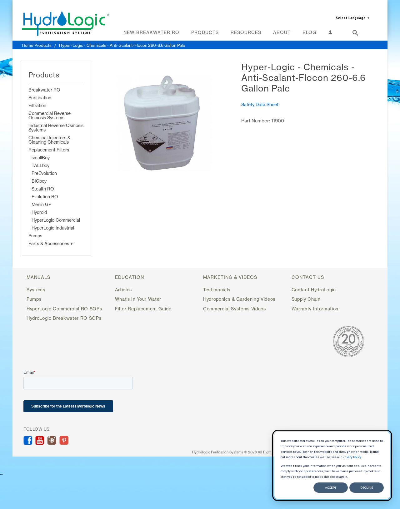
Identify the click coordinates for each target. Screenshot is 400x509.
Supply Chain (306, 299)
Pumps (35, 235)
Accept (330, 487)
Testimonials (216, 289)
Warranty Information (315, 308)
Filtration (37, 105)
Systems (36, 289)
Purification (39, 97)
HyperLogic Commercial (56, 220)
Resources (246, 32)
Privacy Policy (351, 457)
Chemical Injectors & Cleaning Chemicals (49, 140)
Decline (366, 487)
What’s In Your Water (138, 299)
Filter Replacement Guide (143, 308)
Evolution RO (45, 196)
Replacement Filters (48, 149)
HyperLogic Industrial (53, 227)
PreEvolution (44, 173)
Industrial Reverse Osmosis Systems (55, 127)
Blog (309, 32)
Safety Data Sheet (259, 104)
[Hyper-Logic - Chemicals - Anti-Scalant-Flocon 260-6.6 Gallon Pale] (163, 124)
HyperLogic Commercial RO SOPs (64, 308)
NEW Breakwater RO (151, 32)
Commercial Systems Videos (234, 308)
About (282, 32)
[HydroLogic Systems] (65, 23)
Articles (123, 289)
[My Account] (330, 33)
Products (205, 32)
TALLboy (40, 165)
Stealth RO (43, 188)
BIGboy (39, 181)
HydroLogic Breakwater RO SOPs (64, 318)
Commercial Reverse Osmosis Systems (49, 115)
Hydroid (39, 212)
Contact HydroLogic (314, 289)
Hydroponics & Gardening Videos (239, 299)
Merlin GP (41, 204)
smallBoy (41, 157)
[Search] (355, 34)
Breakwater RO (44, 89)
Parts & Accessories (49, 243)
